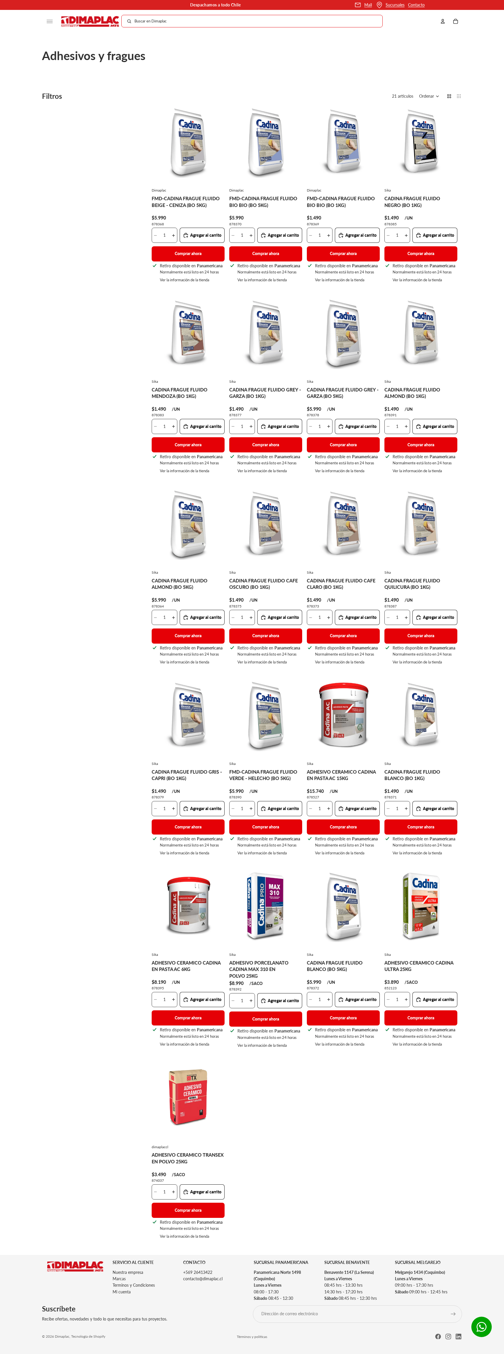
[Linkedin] (458, 1336)
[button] (429, 96)
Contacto (416, 4)
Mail (368, 4)
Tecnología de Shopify (88, 1336)
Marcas (119, 1278)
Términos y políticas (252, 1336)
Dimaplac (62, 1336)
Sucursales (395, 4)
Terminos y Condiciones (134, 1285)
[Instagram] (448, 1336)
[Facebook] (438, 1336)
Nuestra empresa (128, 1272)
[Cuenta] (442, 21)
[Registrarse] (453, 1314)
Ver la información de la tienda (184, 280)
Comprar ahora (188, 253)
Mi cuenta (122, 1291)
